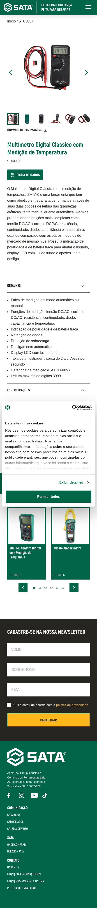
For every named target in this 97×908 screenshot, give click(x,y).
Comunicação (17, 808)
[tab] (48, 285)
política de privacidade (72, 705)
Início (11, 21)
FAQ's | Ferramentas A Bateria (26, 881)
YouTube (33, 795)
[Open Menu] (88, 7)
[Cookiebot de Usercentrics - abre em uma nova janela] (72, 407)
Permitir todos (48, 496)
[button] (34, 588)
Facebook (10, 795)
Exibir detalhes (71, 482)
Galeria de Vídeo (17, 829)
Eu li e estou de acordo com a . (51, 705)
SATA (10, 838)
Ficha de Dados (28, 175)
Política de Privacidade (22, 888)
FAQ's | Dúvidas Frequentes (24, 874)
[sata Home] (36, 765)
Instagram (21, 795)
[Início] (41, 7)
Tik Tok (45, 795)
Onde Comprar (16, 845)
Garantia (13, 867)
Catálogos (13, 815)
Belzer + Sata (15, 851)
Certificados (15, 822)
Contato (13, 860)
